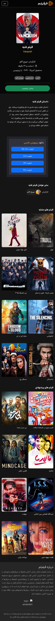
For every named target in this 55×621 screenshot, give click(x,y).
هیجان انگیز (19, 78)
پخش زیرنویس (27, 88)
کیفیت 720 (27, 163)
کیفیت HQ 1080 (28, 149)
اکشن (38, 78)
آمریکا (32, 70)
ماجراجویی (29, 78)
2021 (26, 70)
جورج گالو (24, 61)
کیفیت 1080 (27, 156)
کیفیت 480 (27, 170)
